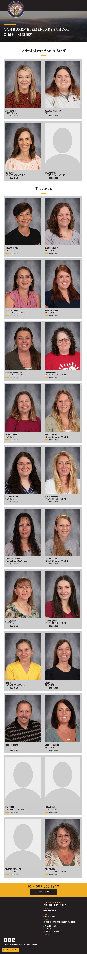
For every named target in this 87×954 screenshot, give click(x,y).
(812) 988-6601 (50, 910)
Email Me (14, 116)
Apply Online (43, 892)
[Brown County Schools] (15, 6)
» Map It (47, 934)
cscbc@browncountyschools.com (59, 922)
